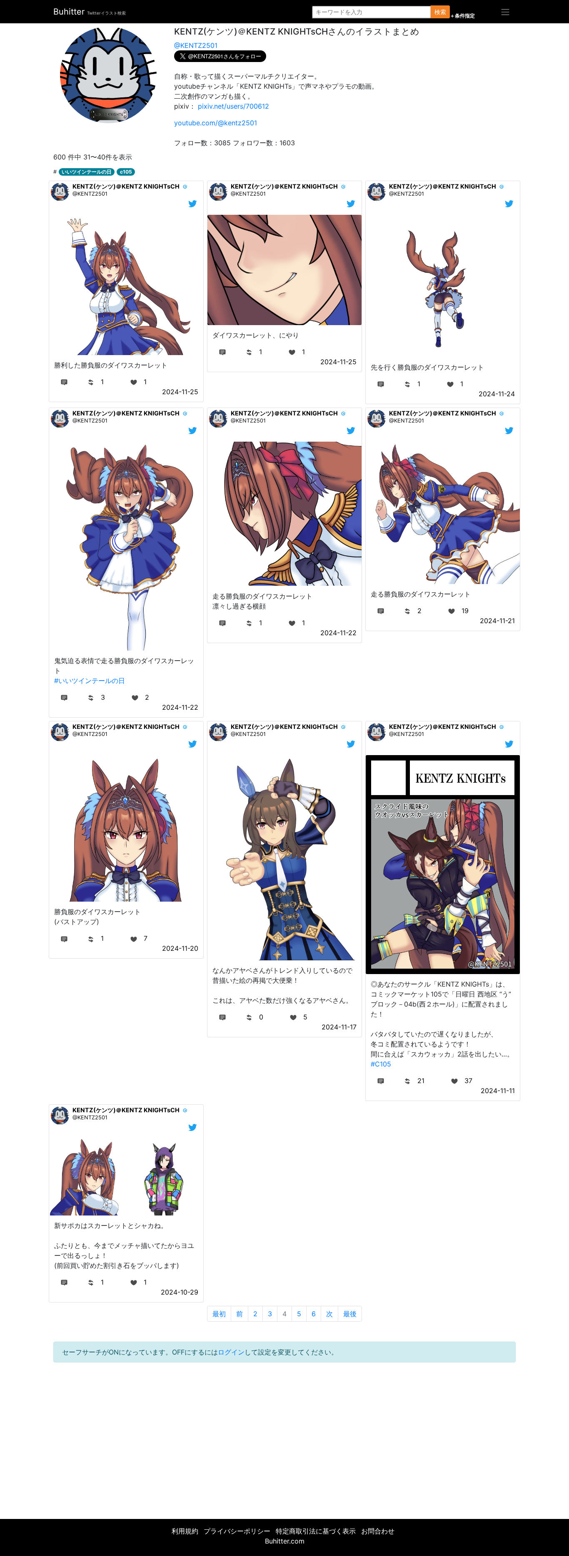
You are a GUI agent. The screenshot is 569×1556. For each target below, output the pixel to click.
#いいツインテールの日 (89, 680)
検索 (440, 11)
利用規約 (185, 1531)
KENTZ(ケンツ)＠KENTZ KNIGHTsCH (126, 186)
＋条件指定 (462, 15)
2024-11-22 (180, 707)
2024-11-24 (497, 394)
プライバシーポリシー (237, 1531)
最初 (219, 1314)
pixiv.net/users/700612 (233, 106)
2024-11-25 (180, 392)
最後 (350, 1314)
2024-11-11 (498, 1090)
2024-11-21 (497, 620)
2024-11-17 (339, 1027)
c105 (126, 172)
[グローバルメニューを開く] (505, 11)
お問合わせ (377, 1531)
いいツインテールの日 (87, 172)
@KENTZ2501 (195, 45)
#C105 (381, 1064)
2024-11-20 (180, 948)
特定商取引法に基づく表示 (316, 1531)
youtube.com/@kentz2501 (215, 123)
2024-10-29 (179, 1292)
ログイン (231, 1352)
